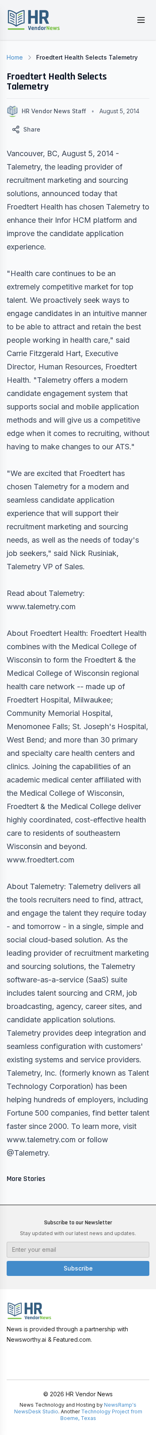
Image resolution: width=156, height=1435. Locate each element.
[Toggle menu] (141, 20)
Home (15, 57)
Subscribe (78, 1268)
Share (31, 129)
